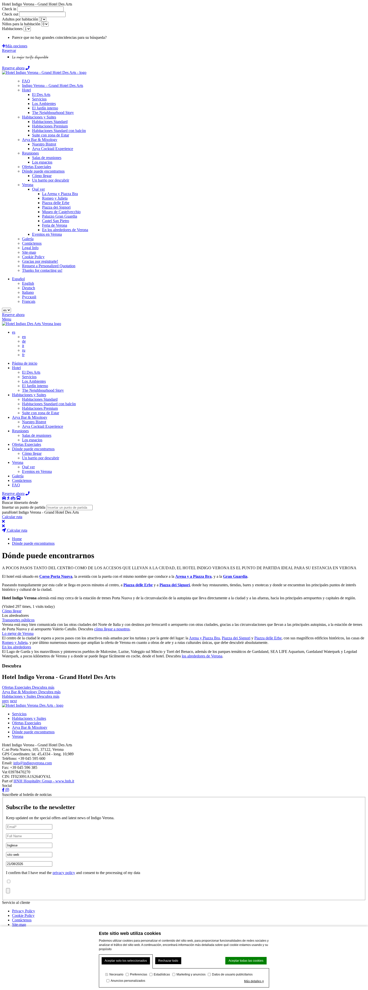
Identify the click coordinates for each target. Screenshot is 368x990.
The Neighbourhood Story (43, 390)
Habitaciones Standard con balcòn (49, 404)
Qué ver (28, 467)
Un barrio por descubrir (40, 458)
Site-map (19, 924)
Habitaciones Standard (40, 399)
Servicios (29, 377)
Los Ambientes (34, 381)
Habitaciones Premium (40, 408)
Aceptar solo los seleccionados (126, 960)
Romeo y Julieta (15, 642)
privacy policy (64, 873)
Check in (9, 9)
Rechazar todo (168, 960)
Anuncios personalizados (128, 980)
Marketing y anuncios (191, 974)
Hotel (16, 368)
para (5, 512)
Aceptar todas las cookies (246, 960)
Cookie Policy (23, 915)
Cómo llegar (32, 453)
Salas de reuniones (36, 435)
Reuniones (20, 431)
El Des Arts (31, 372)
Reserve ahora (13, 68)
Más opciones (16, 46)
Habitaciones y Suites (29, 395)
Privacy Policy (23, 911)
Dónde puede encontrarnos (33, 449)
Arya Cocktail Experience (42, 426)
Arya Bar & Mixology (29, 417)
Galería (18, 476)
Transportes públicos (18, 620)
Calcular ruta (12, 517)
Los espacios (32, 440)
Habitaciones (13, 29)
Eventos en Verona (37, 471)
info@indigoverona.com (32, 763)
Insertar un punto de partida (23, 507)
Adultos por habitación (20, 19)
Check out (10, 14)
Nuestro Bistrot (34, 422)
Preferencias (138, 974)
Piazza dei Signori (236, 638)
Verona (17, 462)
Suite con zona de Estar (40, 413)
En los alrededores (16, 647)
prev (5, 701)
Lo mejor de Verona (18, 633)
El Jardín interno (35, 386)
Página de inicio (24, 363)
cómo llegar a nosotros (112, 629)
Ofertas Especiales (26, 444)
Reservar (9, 50)
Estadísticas (162, 974)
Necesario (116, 974)
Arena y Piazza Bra (204, 638)
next (13, 701)
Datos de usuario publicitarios (232, 974)
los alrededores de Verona (202, 656)
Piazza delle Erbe (268, 638)
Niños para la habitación (21, 24)
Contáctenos (22, 480)
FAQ (16, 485)
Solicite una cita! (121, 37)
